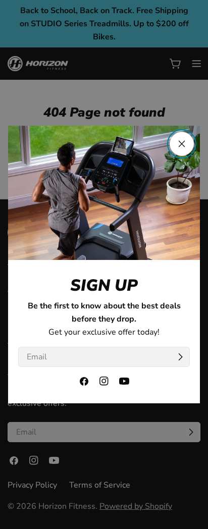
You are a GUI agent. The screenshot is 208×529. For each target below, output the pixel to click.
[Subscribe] (180, 356)
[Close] (182, 144)
